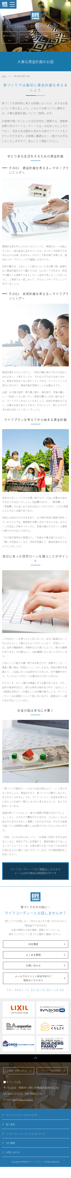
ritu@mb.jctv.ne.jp (22, 1099)
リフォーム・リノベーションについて (25, 1133)
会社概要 (33, 944)
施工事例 (10, 1124)
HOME (4, 76)
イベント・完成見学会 (50, 1070)
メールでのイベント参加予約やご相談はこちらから (33, 978)
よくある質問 (33, 954)
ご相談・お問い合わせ (17, 1070)
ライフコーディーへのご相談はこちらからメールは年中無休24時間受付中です (35, 871)
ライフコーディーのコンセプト (22, 1115)
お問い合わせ (33, 965)
